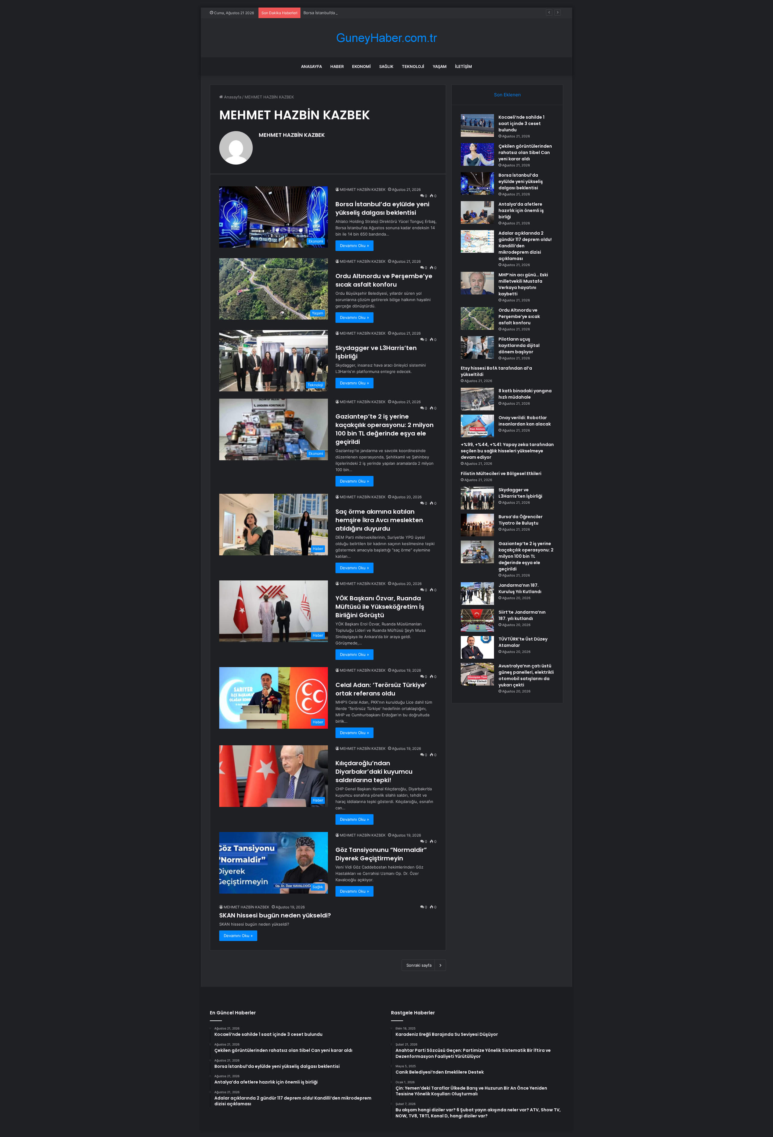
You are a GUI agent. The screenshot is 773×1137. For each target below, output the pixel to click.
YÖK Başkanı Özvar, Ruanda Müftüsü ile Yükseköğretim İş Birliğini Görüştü (379, 606)
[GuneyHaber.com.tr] (386, 38)
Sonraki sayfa (418, 965)
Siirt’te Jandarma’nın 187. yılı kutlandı (522, 615)
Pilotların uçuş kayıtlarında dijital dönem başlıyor (519, 345)
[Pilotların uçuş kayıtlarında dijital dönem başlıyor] (477, 347)
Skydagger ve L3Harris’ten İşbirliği (520, 493)
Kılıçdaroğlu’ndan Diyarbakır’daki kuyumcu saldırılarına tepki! (373, 771)
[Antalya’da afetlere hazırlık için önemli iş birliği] (477, 212)
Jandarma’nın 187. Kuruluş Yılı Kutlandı (520, 588)
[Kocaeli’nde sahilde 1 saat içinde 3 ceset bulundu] (477, 125)
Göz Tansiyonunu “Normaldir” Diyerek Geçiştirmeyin (381, 854)
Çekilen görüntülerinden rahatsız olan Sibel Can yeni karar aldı (525, 152)
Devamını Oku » (354, 245)
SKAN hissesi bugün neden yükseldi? (275, 915)
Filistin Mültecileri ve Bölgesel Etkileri (501, 474)
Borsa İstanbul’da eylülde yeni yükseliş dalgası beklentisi (356, 12)
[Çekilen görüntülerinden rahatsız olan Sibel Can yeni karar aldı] (477, 154)
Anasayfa (311, 66)
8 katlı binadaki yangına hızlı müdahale (525, 394)
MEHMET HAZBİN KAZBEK (292, 135)
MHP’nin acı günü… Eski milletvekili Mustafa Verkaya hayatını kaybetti (523, 284)
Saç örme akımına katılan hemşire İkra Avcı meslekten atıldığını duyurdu (379, 520)
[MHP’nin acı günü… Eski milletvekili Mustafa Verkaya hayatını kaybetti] (477, 283)
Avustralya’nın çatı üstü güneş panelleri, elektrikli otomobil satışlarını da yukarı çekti (526, 675)
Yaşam (440, 66)
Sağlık (386, 66)
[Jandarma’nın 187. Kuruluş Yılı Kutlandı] (477, 593)
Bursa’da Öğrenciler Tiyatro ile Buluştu (521, 520)
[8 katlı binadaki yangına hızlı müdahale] (477, 399)
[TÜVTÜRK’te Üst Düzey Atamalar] (477, 647)
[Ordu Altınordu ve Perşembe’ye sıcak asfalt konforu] (477, 318)
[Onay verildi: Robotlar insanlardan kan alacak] (477, 426)
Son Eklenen (507, 95)
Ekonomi (361, 66)
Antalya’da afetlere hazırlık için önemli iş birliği (521, 210)
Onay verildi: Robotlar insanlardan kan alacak (525, 421)
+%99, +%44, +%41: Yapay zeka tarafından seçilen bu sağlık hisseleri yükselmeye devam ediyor (507, 451)
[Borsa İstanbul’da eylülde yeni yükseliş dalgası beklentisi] (477, 183)
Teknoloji (413, 66)
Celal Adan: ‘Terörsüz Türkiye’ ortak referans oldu (381, 689)
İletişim (463, 66)
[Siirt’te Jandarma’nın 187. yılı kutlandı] (477, 620)
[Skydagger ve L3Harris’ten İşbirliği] (477, 498)
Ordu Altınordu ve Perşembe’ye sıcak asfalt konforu (383, 280)
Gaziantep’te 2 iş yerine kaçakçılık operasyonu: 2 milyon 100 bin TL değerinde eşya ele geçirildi (384, 429)
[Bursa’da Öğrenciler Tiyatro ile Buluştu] (477, 525)
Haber (337, 66)
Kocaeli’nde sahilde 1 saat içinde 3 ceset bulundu (521, 123)
